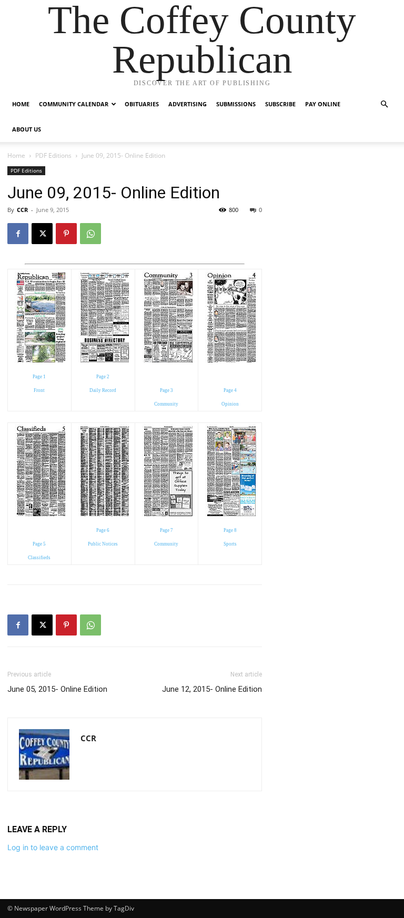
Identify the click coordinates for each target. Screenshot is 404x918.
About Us (26, 129)
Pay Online (322, 104)
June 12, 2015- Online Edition (212, 689)
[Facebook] (17, 233)
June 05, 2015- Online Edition (57, 689)
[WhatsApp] (90, 233)
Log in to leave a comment (52, 847)
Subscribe (280, 104)
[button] (384, 104)
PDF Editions (53, 155)
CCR (22, 210)
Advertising (187, 104)
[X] (42, 233)
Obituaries (142, 104)
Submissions (236, 104)
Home (20, 104)
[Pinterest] (66, 233)
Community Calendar (73, 104)
